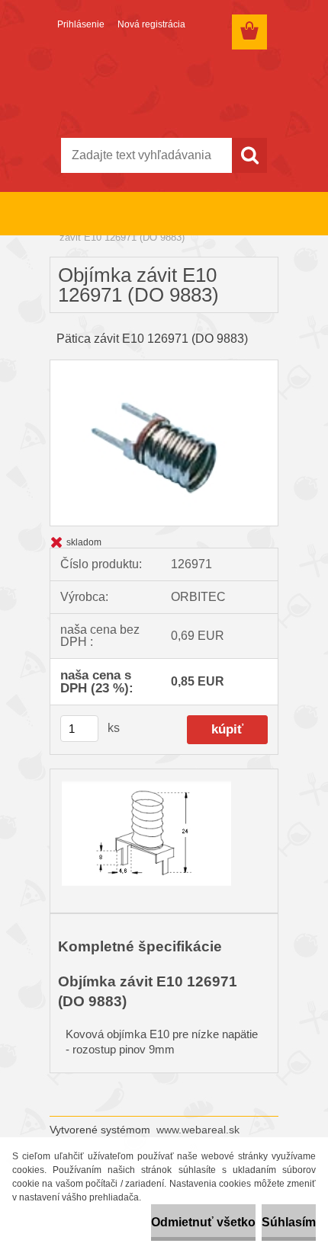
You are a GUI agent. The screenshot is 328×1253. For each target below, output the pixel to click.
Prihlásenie (81, 24)
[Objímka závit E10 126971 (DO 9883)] (164, 366)
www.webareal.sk (198, 1130)
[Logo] (164, 89)
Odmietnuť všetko (203, 1222)
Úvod (70, 227)
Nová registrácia (151, 24)
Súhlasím (289, 1222)
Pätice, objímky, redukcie (147, 227)
